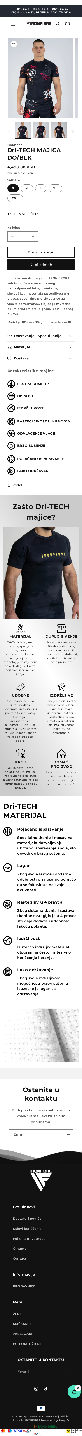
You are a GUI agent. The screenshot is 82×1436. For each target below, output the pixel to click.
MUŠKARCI (22, 1324)
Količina (13, 227)
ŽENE (17, 1314)
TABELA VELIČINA (22, 214)
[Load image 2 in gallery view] (41, 130)
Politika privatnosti (29, 1239)
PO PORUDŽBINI (27, 1344)
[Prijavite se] (68, 1134)
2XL (15, 198)
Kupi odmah (41, 265)
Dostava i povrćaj (28, 1219)
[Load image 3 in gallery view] (59, 130)
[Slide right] (73, 131)
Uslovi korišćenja (27, 1229)
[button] (13, 24)
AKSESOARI (22, 1334)
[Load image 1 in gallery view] (23, 130)
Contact (19, 1258)
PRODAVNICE (24, 1286)
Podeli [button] (17, 485)
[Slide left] (9, 131)
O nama (20, 1249)
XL (55, 188)
